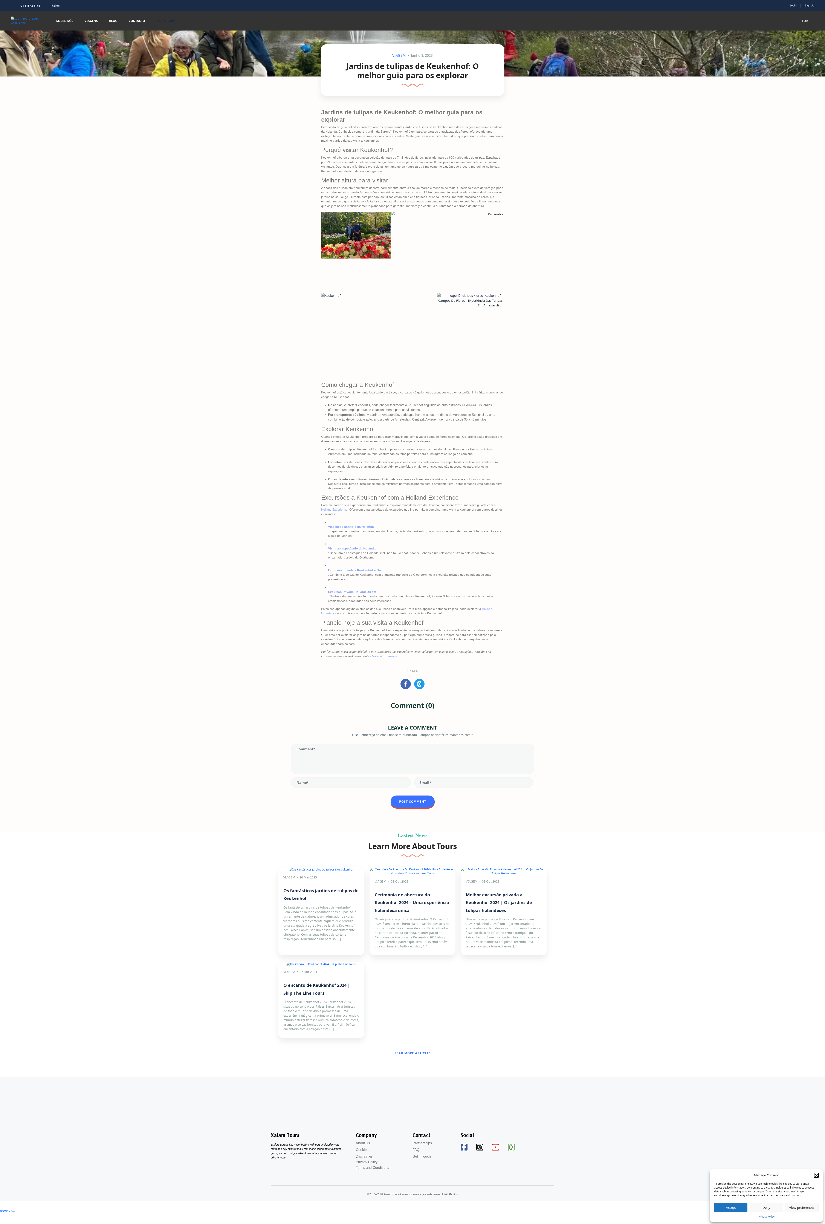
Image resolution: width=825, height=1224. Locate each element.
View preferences (801, 1207)
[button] (816, 1175)
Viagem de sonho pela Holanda (351, 526)
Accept (731, 1207)
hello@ (56, 6)
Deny (766, 1207)
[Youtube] (495, 1147)
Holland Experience (334, 509)
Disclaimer (364, 1156)
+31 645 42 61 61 (30, 6)
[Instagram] (479, 1147)
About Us (363, 1143)
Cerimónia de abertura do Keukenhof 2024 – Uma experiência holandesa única (412, 902)
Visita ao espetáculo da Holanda (352, 548)
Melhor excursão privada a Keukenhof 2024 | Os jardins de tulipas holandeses (499, 902)
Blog (113, 21)
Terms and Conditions (372, 1167)
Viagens (91, 21)
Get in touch (421, 1156)
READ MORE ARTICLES (412, 1053)
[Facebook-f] (464, 1147)
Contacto (137, 21)
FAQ (415, 1150)
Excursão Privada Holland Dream (352, 592)
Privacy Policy (766, 1216)
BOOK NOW (7, 1211)
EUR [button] (805, 21)
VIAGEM (399, 55)
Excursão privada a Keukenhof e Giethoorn (359, 570)
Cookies (362, 1150)
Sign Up (809, 5)
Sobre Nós (64, 21)
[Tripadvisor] (511, 1147)
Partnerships (422, 1143)
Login (793, 5)
